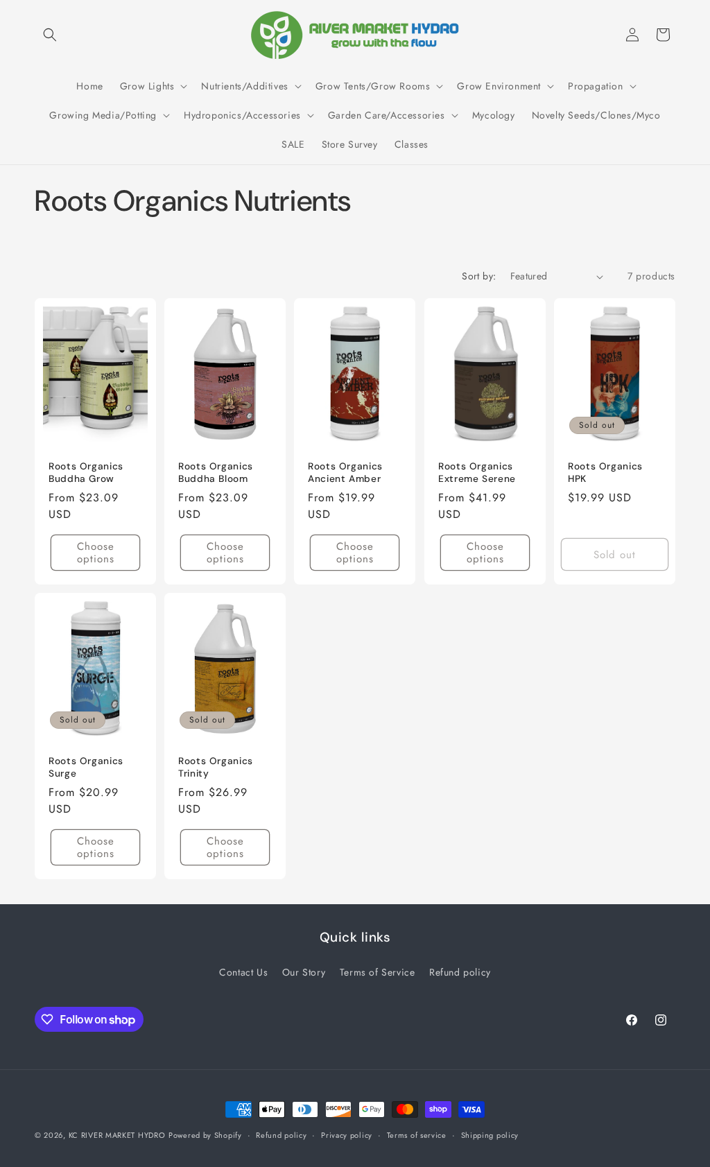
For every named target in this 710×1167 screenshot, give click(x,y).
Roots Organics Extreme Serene (477, 472)
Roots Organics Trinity (215, 767)
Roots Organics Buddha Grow (86, 472)
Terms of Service (377, 972)
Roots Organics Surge (86, 767)
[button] (50, 34)
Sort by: (479, 276)
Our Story (303, 972)
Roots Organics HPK (605, 472)
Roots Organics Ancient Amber (345, 472)
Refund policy (460, 972)
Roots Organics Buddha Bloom (215, 472)
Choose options (95, 553)
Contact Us (243, 972)
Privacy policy (346, 1135)
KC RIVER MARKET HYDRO (117, 1135)
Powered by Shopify (205, 1135)
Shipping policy (490, 1135)
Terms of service (417, 1135)
